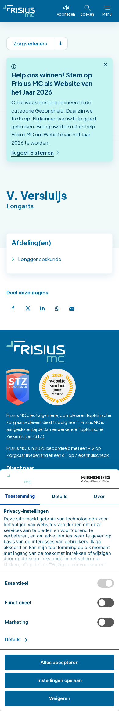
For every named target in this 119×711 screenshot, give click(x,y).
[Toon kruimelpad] (60, 43)
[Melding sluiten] (105, 64)
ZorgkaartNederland (27, 455)
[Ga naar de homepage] (19, 11)
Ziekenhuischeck (92, 455)
